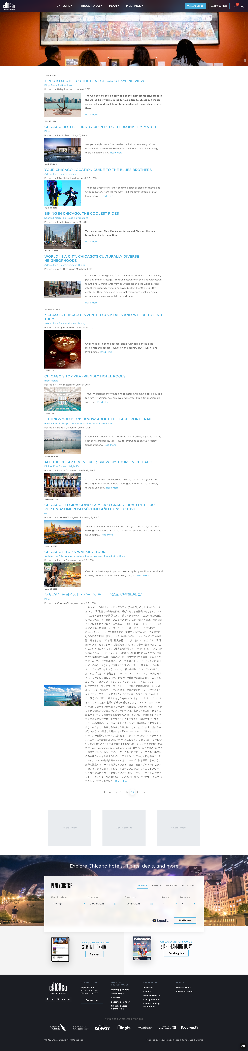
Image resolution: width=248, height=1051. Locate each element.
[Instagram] (58, 999)
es (45, 513)
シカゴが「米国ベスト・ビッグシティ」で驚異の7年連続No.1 (93, 595)
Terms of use (187, 1040)
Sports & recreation (55, 218)
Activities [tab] (188, 885)
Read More (91, 114)
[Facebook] (47, 999)
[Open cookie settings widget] (243, 1046)
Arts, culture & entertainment (60, 174)
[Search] (242, 6)
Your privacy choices (170, 1040)
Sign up (94, 954)
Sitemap (199, 1040)
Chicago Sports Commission (119, 1007)
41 (121, 792)
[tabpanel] (124, 910)
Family (48, 423)
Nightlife (74, 466)
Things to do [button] (89, 5)
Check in (93, 897)
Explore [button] (63, 5)
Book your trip (219, 5)
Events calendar (184, 987)
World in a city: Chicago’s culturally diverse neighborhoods (91, 258)
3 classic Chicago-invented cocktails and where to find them (103, 317)
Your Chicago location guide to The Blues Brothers (98, 170)
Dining (82, 265)
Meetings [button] (133, 5)
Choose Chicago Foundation (151, 1005)
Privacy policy (152, 1040)
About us (148, 987)
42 (126, 792)
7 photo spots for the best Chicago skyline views (95, 81)
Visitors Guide (195, 5)
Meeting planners (120, 989)
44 (138, 792)
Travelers (185, 897)
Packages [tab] (171, 885)
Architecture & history (56, 556)
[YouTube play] (63, 999)
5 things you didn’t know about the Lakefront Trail (98, 419)
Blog (47, 85)
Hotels (54, 380)
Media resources (151, 995)
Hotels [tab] (142, 885)
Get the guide (176, 953)
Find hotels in (59, 897)
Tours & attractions (61, 85)
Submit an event (184, 991)
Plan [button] (113, 5)
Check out (130, 897)
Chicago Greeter (151, 999)
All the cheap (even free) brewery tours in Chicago (98, 462)
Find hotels (185, 920)
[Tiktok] (69, 999)
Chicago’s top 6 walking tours (75, 552)
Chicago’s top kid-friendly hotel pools (84, 376)
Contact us (92, 1000)
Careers (147, 991)
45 (143, 792)
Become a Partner (120, 1002)
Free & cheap (60, 423)
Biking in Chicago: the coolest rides (81, 213)
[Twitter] (52, 999)
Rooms (165, 897)
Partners (115, 997)
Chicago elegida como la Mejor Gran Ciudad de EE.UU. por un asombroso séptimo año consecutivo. (100, 507)
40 (115, 792)
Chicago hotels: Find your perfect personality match (100, 127)
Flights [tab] (156, 885)
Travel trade (117, 993)
